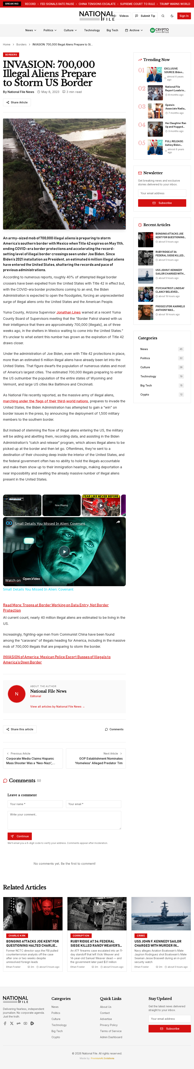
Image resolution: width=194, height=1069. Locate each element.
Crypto (56, 1037)
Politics (48, 30)
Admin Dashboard (111, 1037)
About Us (105, 1006)
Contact (105, 1012)
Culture (69, 30)
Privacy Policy (109, 1025)
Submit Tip (148, 15)
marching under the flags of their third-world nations (45, 401)
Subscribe (165, 202)
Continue (23, 836)
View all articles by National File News (57, 706)
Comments (117, 729)
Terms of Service (111, 1031)
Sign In (184, 15)
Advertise (106, 1019)
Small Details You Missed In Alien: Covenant (50, 523)
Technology (92, 30)
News (29, 30)
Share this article (22, 729)
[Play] (101, 505)
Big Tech (112, 30)
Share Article (19, 102)
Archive (134, 30)
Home (6, 44)
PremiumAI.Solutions (102, 1058)
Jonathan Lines (68, 312)
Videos (124, 15)
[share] (118, 521)
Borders (21, 44)
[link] (9, 523)
